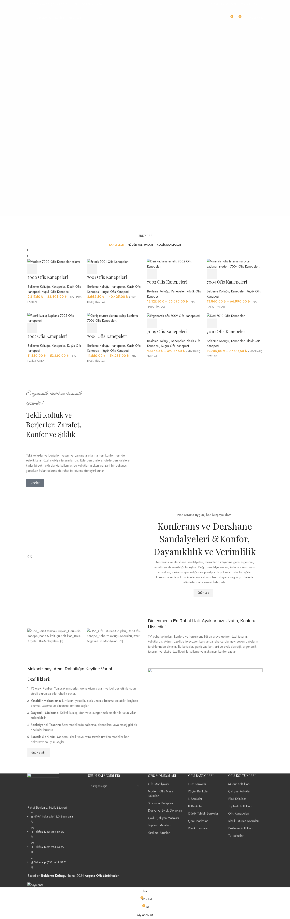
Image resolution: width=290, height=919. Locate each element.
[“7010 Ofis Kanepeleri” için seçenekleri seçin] (212, 323)
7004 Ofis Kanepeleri (227, 282)
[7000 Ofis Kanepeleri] (53, 261)
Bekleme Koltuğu (38, 286)
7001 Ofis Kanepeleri (107, 277)
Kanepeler (58, 286)
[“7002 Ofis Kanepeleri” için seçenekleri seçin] (152, 274)
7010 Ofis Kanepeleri (227, 331)
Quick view (43, 269)
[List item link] (54, 839)
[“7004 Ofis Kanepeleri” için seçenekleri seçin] (212, 274)
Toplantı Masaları (159, 825)
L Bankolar (195, 799)
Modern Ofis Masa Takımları (160, 793)
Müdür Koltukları (239, 784)
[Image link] (43, 789)
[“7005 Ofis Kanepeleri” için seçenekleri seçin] (32, 328)
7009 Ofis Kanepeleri (167, 331)
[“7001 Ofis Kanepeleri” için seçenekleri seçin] (92, 269)
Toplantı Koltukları (240, 806)
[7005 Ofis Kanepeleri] (55, 318)
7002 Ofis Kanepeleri (167, 282)
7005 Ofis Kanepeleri (47, 336)
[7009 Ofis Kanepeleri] (173, 315)
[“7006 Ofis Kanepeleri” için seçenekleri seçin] (92, 328)
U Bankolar (195, 806)
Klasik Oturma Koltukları (243, 821)
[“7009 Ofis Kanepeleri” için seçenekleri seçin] (152, 323)
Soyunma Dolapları (160, 803)
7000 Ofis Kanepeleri (47, 277)
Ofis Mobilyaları (158, 784)
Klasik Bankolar (198, 828)
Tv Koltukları (236, 835)
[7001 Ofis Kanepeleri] (107, 261)
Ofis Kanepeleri (238, 813)
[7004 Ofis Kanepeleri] (235, 263)
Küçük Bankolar (198, 791)
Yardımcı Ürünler (159, 833)
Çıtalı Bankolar (198, 821)
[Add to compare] (54, 269)
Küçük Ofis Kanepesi (55, 291)
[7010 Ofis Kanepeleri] (226, 315)
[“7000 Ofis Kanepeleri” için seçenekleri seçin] (32, 269)
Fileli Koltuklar (237, 799)
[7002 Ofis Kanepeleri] (175, 263)
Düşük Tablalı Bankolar (203, 813)
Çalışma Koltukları (240, 791)
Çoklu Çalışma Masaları (163, 818)
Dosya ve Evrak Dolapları (165, 810)
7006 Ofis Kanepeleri (107, 336)
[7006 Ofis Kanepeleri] (115, 318)
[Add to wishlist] (65, 269)
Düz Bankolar (197, 784)
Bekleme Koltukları (240, 828)
